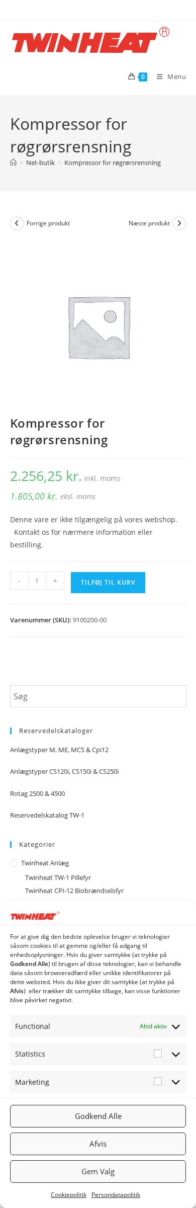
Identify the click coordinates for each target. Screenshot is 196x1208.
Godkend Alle (98, 1116)
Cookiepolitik (68, 1194)
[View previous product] (17, 223)
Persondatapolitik (115, 1194)
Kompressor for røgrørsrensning (112, 162)
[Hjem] (13, 162)
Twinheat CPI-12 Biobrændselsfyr (74, 890)
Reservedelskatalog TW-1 (47, 815)
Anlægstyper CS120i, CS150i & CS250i (64, 771)
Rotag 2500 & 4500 (37, 793)
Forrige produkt (48, 223)
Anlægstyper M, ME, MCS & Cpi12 (59, 749)
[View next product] (179, 223)
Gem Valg (98, 1171)
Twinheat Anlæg (45, 862)
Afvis (98, 1144)
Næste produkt (149, 223)
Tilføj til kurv (108, 582)
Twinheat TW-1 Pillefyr (58, 877)
